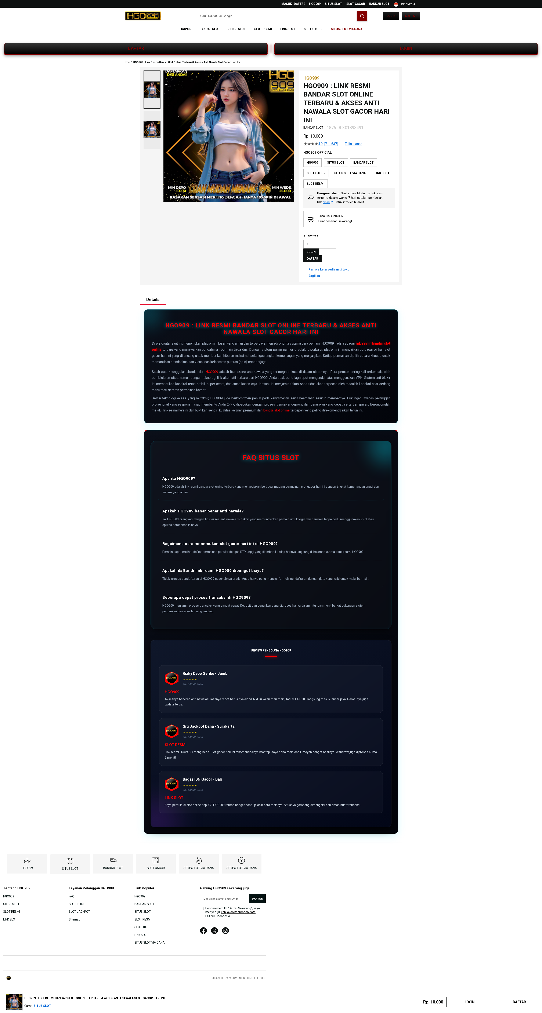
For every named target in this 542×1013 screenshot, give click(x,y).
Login (391, 16)
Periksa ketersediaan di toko (328, 269)
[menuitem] (185, 29)
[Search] (362, 16)
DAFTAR (136, 48)
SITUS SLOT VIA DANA (199, 868)
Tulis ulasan (353, 144)
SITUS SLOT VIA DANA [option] (350, 173)
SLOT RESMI (11, 911)
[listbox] (349, 173)
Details (153, 299)
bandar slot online (276, 410)
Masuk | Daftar (293, 4)
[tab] (153, 299)
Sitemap (74, 919)
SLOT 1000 (76, 904)
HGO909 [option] (312, 162)
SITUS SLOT (333, 4)
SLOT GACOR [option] (316, 173)
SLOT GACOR (355, 4)
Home (126, 62)
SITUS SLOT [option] (335, 162)
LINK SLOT (10, 919)
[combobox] (282, 16)
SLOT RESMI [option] (315, 183)
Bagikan (314, 275)
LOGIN (406, 48)
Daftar (411, 16)
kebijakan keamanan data (238, 912)
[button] (152, 89)
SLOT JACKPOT (79, 911)
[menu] (271, 29)
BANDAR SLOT (379, 4)
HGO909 (315, 4)
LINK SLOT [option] (382, 173)
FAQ (71, 896)
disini (326, 202)
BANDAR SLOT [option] (363, 162)
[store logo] (143, 16)
